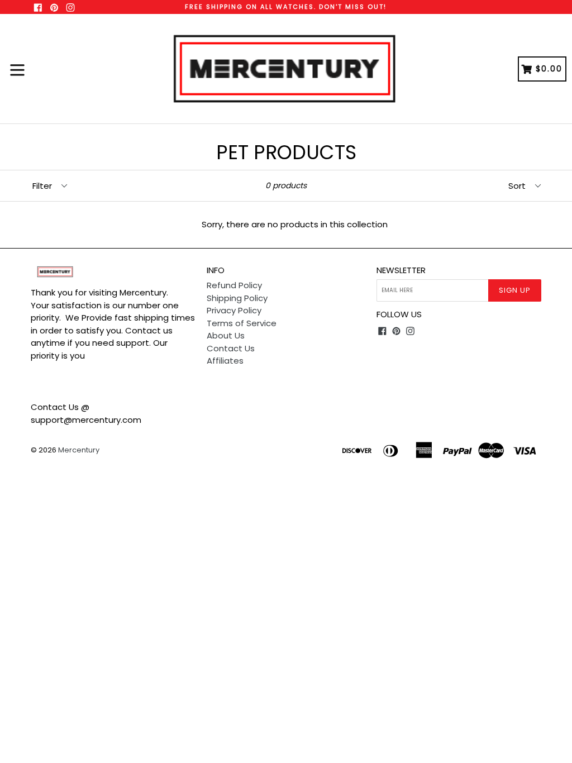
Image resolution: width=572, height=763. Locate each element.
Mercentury (78, 450)
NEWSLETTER (401, 270)
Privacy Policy (234, 310)
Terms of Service (242, 323)
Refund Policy (234, 285)
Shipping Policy (237, 298)
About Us (226, 335)
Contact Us (231, 348)
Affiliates (225, 360)
